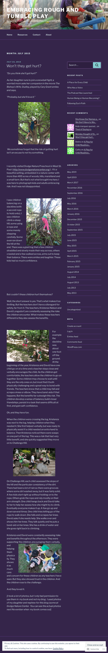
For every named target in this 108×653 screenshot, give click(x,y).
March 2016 (72, 209)
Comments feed (74, 342)
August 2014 (73, 272)
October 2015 (73, 224)
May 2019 (71, 172)
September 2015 (75, 230)
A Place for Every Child (77, 82)
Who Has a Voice (75, 87)
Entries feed (72, 336)
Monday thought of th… (85, 134)
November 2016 (74, 187)
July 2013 (71, 287)
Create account (74, 326)
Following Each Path (76, 103)
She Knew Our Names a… (86, 119)
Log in (70, 331)
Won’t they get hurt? (23, 66)
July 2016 (71, 198)
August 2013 (73, 282)
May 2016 (71, 203)
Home (9, 34)
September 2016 (75, 193)
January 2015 (73, 266)
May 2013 (71, 293)
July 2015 (71, 235)
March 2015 (72, 256)
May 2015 (71, 245)
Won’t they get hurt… (84, 137)
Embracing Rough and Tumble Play (43, 13)
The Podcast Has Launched (79, 93)
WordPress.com (74, 347)
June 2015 (72, 240)
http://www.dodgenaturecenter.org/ (31, 169)
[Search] (97, 65)
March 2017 (72, 182)
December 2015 (74, 219)
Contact (36, 34)
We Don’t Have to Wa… (85, 122)
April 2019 (71, 177)
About (48, 34)
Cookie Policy (58, 648)
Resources (22, 34)
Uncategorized (73, 309)
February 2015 (73, 261)
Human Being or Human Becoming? (83, 98)
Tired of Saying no (83, 129)
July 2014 (71, 277)
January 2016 (73, 214)
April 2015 (71, 251)
